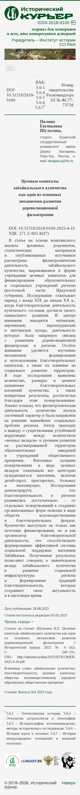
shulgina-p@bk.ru (60, 161)
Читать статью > (19, 621)
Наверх (69, 782)
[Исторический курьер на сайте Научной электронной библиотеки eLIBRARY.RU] (31, 760)
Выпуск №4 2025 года (35, 692)
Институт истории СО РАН (58, 42)
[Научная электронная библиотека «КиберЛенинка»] (68, 760)
